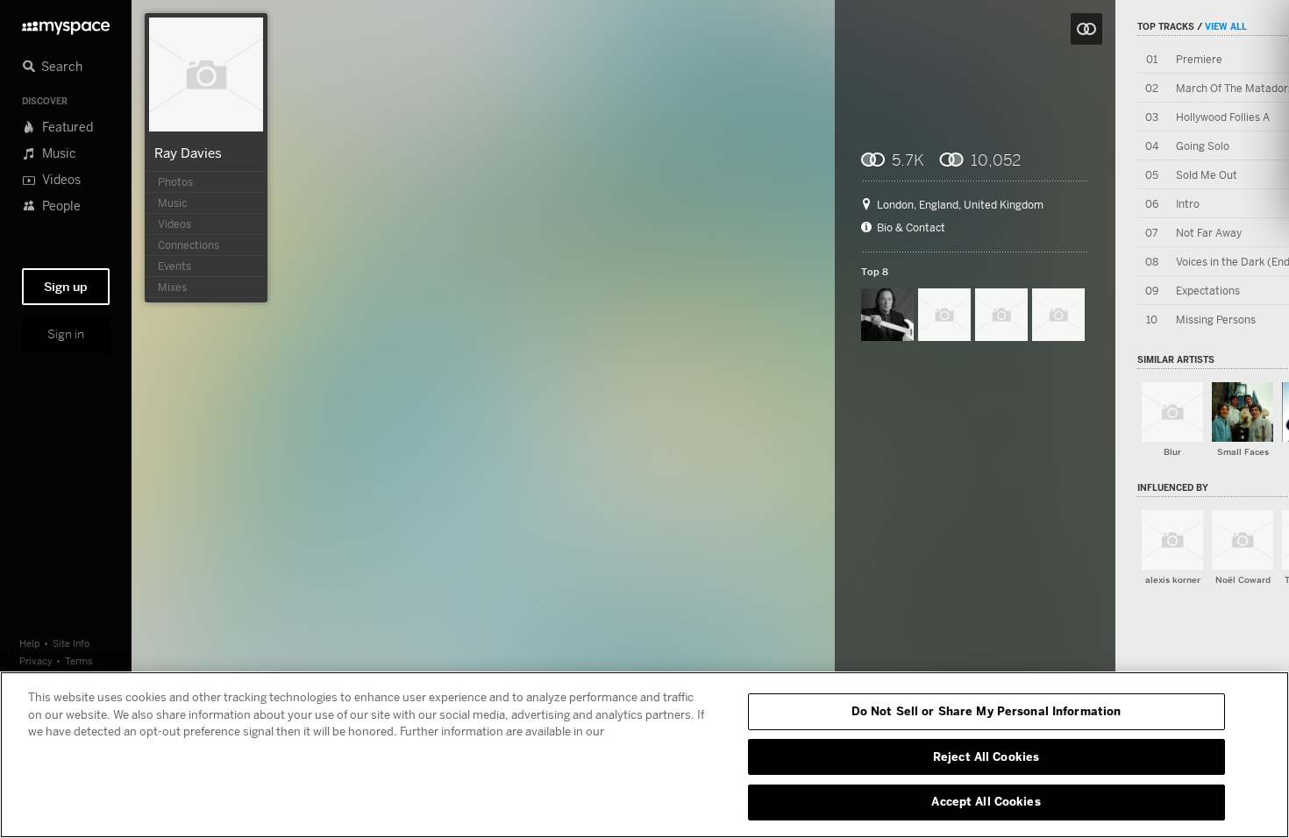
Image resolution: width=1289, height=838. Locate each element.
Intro (1188, 203)
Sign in (65, 334)
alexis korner (1172, 580)
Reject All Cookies (986, 756)
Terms (79, 660)
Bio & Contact (911, 228)
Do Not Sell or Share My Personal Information (986, 711)
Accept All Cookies (985, 801)
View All (1226, 26)
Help (29, 643)
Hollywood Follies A (1223, 117)
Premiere (1199, 59)
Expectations (1208, 290)
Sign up (66, 287)
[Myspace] (66, 23)
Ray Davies (188, 152)
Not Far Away (1209, 232)
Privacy (36, 660)
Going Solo (1202, 145)
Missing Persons (1216, 319)
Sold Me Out (1206, 174)
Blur (1172, 452)
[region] (644, 754)
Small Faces (1243, 452)
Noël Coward (1243, 580)
